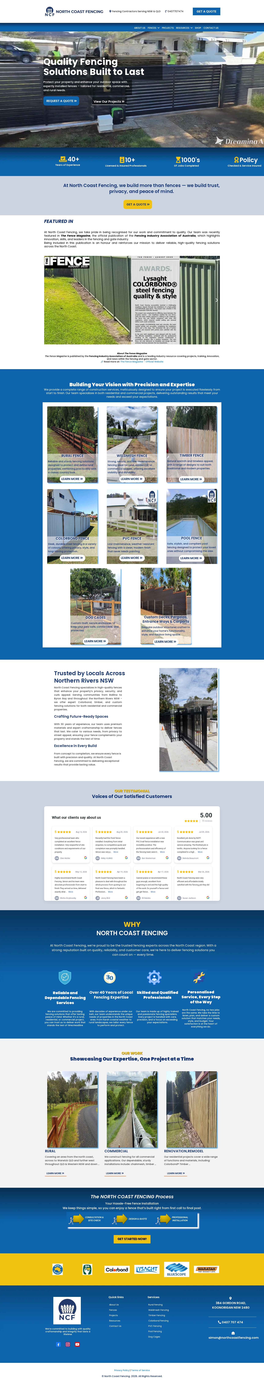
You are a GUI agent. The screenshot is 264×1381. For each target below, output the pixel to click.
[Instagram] (68, 1344)
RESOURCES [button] (183, 27)
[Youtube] (77, 1344)
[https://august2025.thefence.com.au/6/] (132, 300)
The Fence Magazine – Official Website (141, 361)
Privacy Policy (121, 1370)
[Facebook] (58, 1344)
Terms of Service (140, 1370)
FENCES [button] (152, 27)
